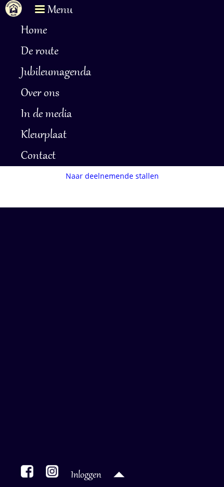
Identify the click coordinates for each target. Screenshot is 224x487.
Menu (58, 10)
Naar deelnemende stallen (112, 176)
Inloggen (86, 475)
